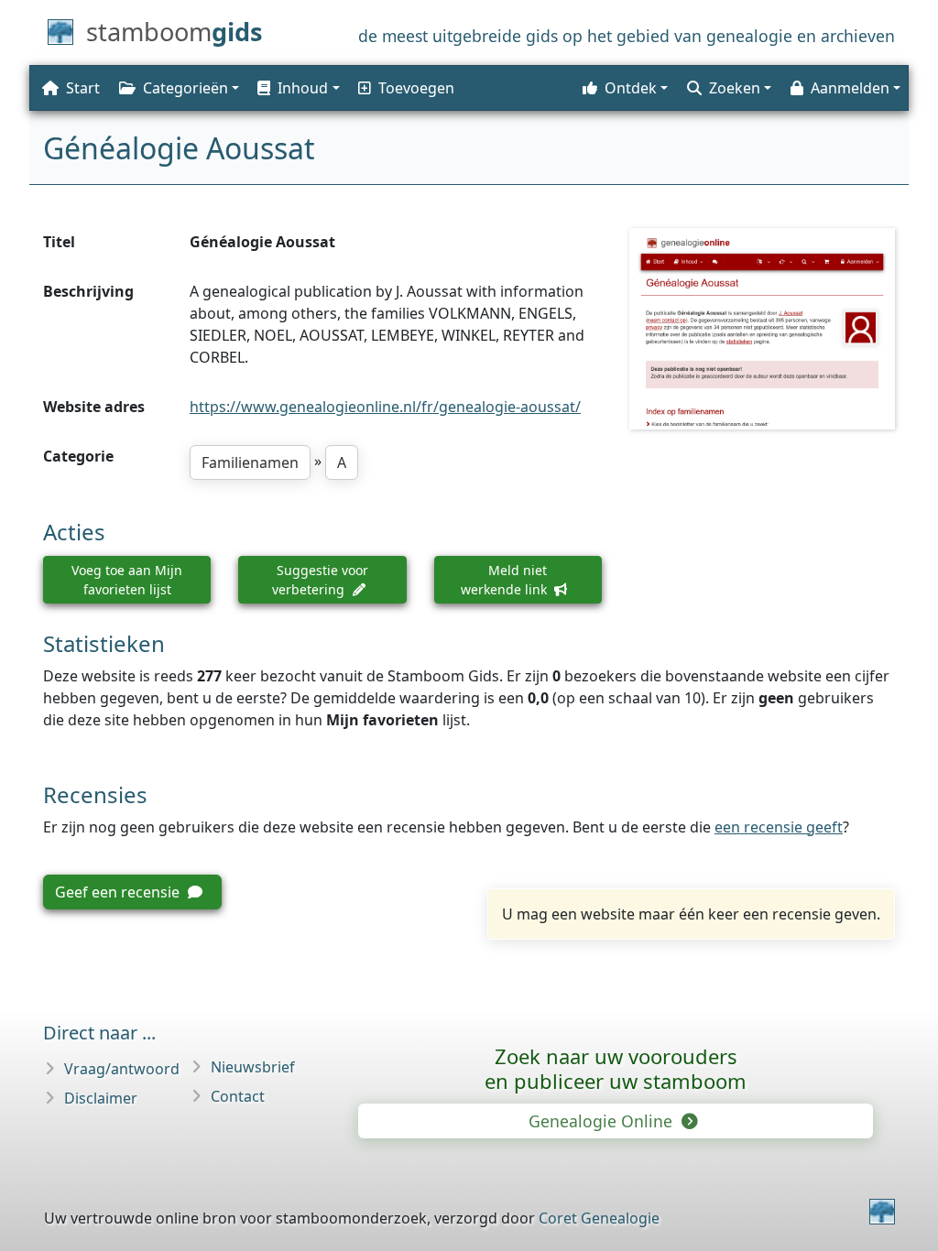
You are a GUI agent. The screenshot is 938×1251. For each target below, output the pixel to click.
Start (83, 88)
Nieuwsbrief (253, 1067)
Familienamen (250, 462)
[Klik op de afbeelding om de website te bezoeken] (762, 328)
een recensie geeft (778, 827)
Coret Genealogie (599, 1218)
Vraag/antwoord (122, 1069)
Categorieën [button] (185, 88)
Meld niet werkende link (506, 579)
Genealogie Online (603, 1121)
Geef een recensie (119, 892)
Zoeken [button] (734, 88)
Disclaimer (100, 1098)
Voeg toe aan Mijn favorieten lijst (126, 579)
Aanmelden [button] (850, 88)
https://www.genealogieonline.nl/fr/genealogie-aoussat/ (385, 407)
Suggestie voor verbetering (320, 579)
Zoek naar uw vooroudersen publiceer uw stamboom (616, 1068)
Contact (238, 1096)
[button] (296, 88)
